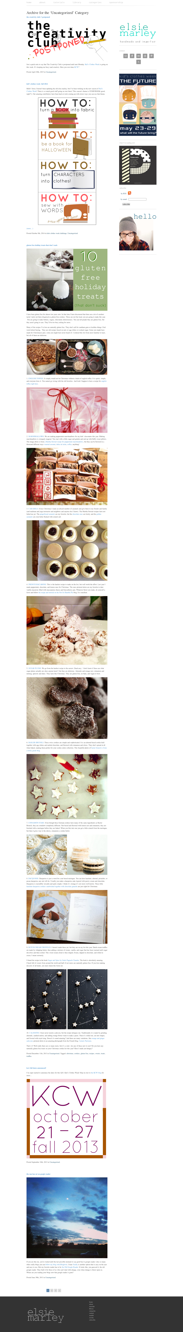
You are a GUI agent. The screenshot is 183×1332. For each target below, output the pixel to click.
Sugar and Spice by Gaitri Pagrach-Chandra (63, 960)
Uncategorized (51, 72)
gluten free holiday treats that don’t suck (42, 245)
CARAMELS (33, 508)
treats (103, 1053)
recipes (91, 1053)
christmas (69, 1053)
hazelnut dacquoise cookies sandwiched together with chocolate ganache (52, 886)
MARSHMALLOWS (36, 436)
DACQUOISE (33, 878)
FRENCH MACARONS (37, 584)
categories (95, 2)
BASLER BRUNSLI (36, 742)
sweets (97, 1053)
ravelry (91, 1318)
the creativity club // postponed (38, 17)
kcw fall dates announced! (36, 1068)
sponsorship (116, 2)
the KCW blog (96, 1072)
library (76, 2)
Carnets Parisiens (85, 1041)
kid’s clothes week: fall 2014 (37, 84)
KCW (76, 67)
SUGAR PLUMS (35, 668)
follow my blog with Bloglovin (56, 1264)
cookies (77, 1053)
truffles (29, 1056)
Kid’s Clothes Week (92, 64)
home (29, 2)
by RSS (124, 193)
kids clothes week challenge (57, 233)
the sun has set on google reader (38, 1174)
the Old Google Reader (70, 1267)
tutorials (59, 2)
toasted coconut (49, 444)
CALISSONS (34, 1033)
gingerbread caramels (47, 514)
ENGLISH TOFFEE (36, 378)
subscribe (92, 1320)
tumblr (91, 1315)
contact (91, 1313)
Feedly (75, 1264)
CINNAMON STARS (36, 823)
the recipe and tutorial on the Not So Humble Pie (56, 592)
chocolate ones (77, 514)
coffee (69, 444)
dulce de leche (61, 444)
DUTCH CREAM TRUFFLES (39, 947)
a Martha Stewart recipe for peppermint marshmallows (64, 441)
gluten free (84, 1053)
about (42, 2)
